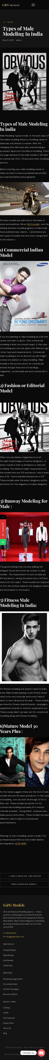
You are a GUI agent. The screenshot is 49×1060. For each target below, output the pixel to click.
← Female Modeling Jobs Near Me (24, 876)
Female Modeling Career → (24, 884)
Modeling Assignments (12, 979)
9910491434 (11, 933)
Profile (5, 1013)
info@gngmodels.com (15, 937)
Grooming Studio (10, 984)
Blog (5, 1033)
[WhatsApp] (3, 542)
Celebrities (8, 965)
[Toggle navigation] (33, 4)
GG (11, 5)
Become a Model (10, 994)
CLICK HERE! (20, 843)
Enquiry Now (8, 1023)
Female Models (9, 950)
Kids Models (8, 960)
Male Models (8, 955)
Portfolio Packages (11, 989)
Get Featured (9, 1018)
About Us (7, 1028)
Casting (6, 1008)
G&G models (33, 224)
